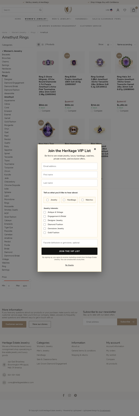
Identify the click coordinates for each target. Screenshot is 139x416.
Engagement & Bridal (57, 216)
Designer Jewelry (55, 220)
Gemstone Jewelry (56, 228)
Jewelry (54, 200)
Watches (89, 200)
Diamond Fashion (55, 224)
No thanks (69, 265)
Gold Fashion (53, 232)
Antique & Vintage (55, 212)
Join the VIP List (69, 251)
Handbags (71, 200)
